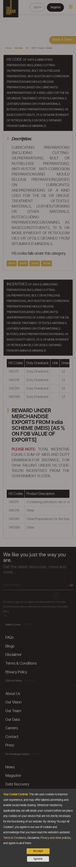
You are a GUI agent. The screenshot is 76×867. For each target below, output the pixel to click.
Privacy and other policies (55, 837)
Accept (38, 851)
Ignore (38, 858)
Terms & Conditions (14, 837)
